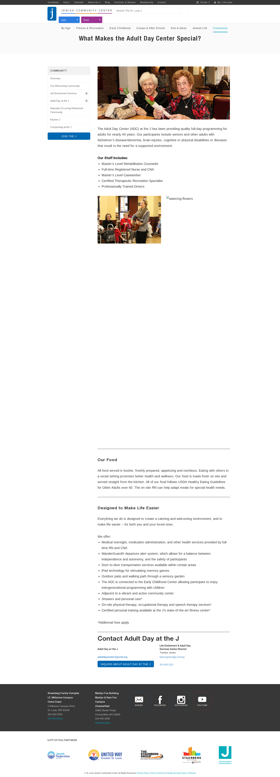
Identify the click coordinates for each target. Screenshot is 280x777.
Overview (55, 78)
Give (86, 20)
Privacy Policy (143, 773)
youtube (202, 705)
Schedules (53, 2)
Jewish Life (199, 28)
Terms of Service (157, 773)
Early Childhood (120, 28)
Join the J (68, 136)
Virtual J (205, 2)
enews (139, 705)
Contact (162, 2)
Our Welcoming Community (65, 85)
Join (63, 20)
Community (220, 28)
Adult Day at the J (59, 100)
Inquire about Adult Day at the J (126, 664)
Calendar (79, 2)
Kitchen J (55, 119)
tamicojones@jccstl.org (172, 657)
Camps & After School (150, 28)
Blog (107, 2)
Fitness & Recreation (90, 28)
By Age (65, 28)
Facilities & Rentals (125, 2)
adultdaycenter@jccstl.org (112, 657)
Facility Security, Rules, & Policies (181, 773)
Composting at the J (60, 127)
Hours (66, 2)
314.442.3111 (167, 664)
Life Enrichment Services (63, 93)
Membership (146, 2)
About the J (94, 2)
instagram (181, 705)
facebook (160, 705)
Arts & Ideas (179, 28)
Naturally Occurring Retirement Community (66, 110)
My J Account (224, 2)
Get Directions (55, 718)
